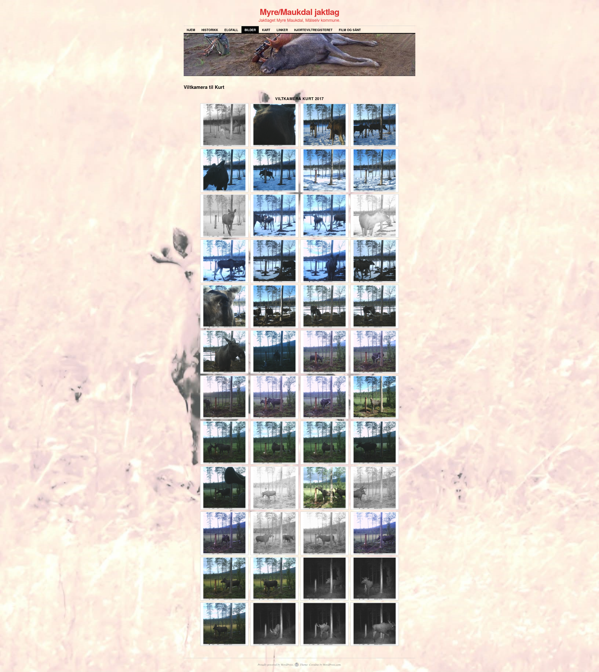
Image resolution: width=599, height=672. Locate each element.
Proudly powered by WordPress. (276, 664)
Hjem (191, 30)
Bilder (250, 30)
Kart (266, 30)
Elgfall (231, 30)
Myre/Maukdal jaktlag (299, 11)
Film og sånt (350, 30)
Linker (282, 30)
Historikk (209, 30)
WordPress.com (332, 664)
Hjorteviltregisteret (313, 30)
